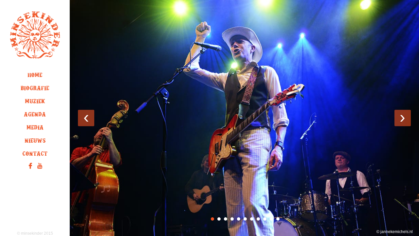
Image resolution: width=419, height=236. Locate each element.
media (35, 129)
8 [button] (258, 219)
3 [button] (225, 219)
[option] (244, 118)
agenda (35, 116)
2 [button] (219, 219)
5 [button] (238, 219)
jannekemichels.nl (396, 231)
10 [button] (271, 219)
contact (34, 155)
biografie (35, 89)
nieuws (35, 142)
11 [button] (278, 219)
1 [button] (212, 219)
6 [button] (245, 219)
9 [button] (264, 219)
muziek (35, 103)
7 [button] (251, 219)
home (34, 76)
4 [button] (232, 219)
